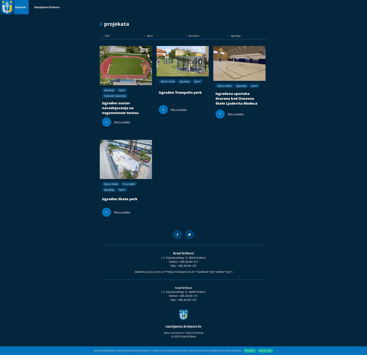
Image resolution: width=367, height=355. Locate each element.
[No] (362, 350)
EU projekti (129, 184)
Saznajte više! (265, 350)
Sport (122, 90)
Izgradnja (109, 90)
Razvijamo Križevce (46, 7)
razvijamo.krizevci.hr (183, 326)
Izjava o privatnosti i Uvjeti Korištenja (183, 332)
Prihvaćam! (250, 350)
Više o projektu (122, 122)
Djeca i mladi (168, 81)
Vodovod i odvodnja (115, 95)
